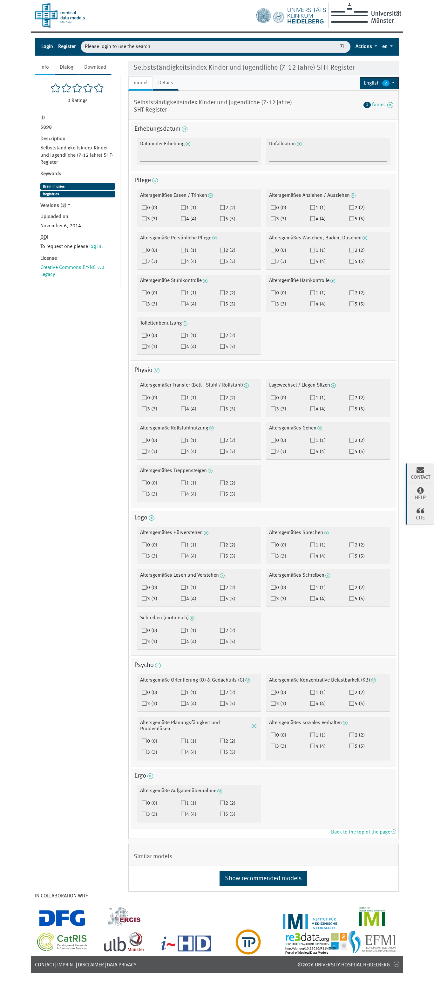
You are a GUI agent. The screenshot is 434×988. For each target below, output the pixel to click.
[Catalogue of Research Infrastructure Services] (62, 949)
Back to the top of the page (361, 832)
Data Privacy (121, 965)
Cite (420, 518)
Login (47, 46)
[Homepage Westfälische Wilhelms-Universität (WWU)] (365, 13)
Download (95, 67)
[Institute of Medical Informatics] (372, 925)
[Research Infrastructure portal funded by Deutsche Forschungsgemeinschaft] (62, 925)
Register (67, 46)
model (140, 83)
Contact (44, 965)
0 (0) (152, 207)
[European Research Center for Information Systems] (124, 925)
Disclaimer (91, 965)
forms (376, 104)
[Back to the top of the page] (396, 964)
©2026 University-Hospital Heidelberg (344, 965)
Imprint (66, 965)
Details (165, 83)
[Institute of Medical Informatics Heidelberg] (310, 925)
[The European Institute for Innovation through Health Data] (186, 950)
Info (44, 67)
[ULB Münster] (124, 950)
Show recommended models (263, 878)
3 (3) (152, 219)
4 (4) (191, 219)
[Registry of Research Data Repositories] (321, 950)
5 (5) (230, 219)
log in (95, 246)
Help (420, 497)
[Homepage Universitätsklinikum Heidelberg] (291, 14)
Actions (364, 46)
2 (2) (230, 207)
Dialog (66, 67)
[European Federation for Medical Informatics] (371, 950)
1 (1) (191, 207)
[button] (379, 83)
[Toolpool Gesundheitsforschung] (248, 950)
